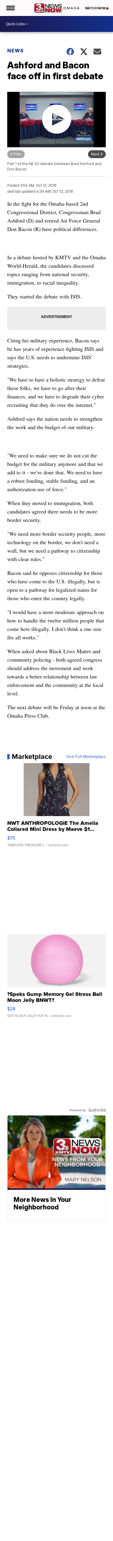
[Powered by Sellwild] (97, 1110)
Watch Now (95, 8)
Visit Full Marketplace (86, 756)
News (15, 51)
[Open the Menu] (10, 8)
